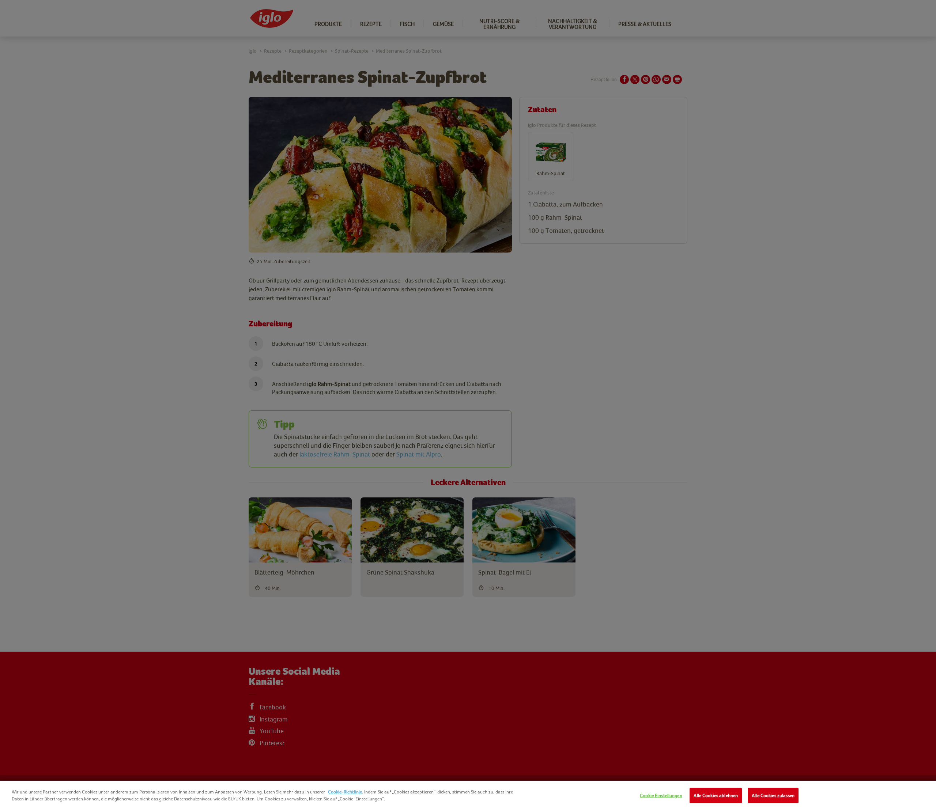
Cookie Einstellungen (661, 795)
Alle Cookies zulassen (773, 795)
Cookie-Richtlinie (345, 792)
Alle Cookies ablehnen (716, 795)
